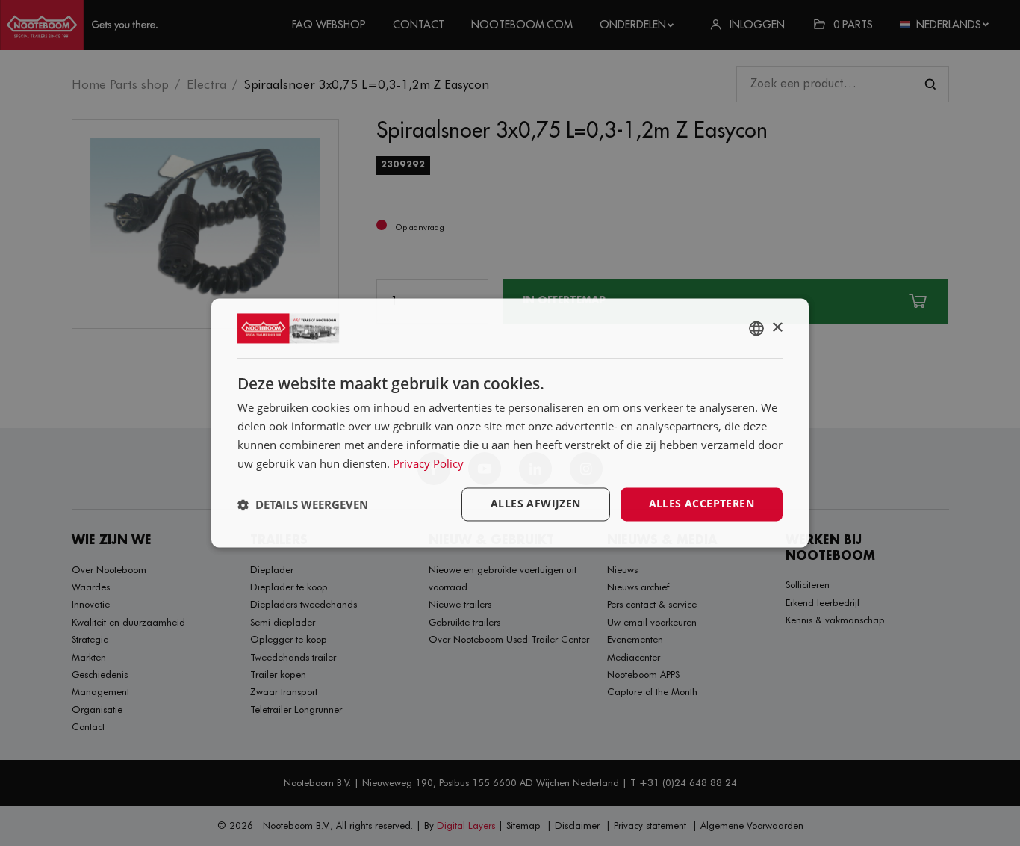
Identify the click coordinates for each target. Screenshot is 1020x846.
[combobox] (756, 328)
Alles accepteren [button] (701, 504)
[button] (302, 504)
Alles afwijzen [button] (536, 504)
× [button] (777, 327)
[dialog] (510, 422)
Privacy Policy (428, 463)
